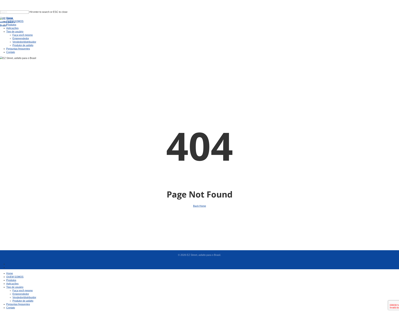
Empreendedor (20, 294)
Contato (10, 307)
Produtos (11, 280)
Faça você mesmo (22, 290)
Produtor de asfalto (22, 301)
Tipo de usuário (14, 287)
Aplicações (12, 283)
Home (9, 273)
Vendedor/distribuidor (24, 297)
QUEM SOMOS (15, 276)
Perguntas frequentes (18, 304)
